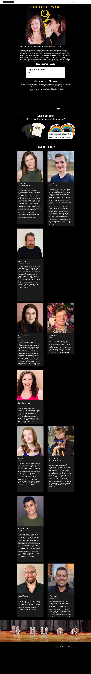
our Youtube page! (58, 86)
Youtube (52, 64)
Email (29, 72)
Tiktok (38, 64)
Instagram (45, 64)
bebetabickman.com (25, 423)
